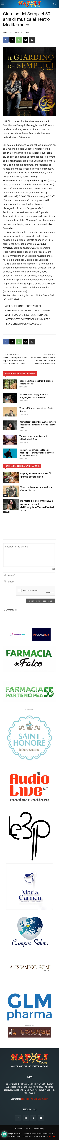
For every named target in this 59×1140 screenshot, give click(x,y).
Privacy (27, 1128)
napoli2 (8, 32)
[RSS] (33, 1118)
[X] (12, 40)
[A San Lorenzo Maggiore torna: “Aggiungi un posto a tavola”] (10, 398)
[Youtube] (41, 1118)
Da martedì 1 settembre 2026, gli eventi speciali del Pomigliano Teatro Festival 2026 (37, 425)
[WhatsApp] (19, 40)
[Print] (32, 40)
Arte (5, 495)
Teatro (6, 482)
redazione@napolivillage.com (34, 1098)
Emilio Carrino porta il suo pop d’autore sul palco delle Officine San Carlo (15, 360)
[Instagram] (25, 1118)
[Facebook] (6, 40)
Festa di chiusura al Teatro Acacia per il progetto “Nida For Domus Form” (43, 360)
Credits (52, 1136)
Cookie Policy (38, 1128)
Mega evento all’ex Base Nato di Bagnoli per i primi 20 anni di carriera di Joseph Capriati (36, 453)
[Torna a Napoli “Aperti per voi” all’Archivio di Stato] (10, 440)
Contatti (18, 1128)
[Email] (25, 40)
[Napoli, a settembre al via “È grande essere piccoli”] (10, 384)
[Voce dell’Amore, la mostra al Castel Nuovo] (10, 412)
